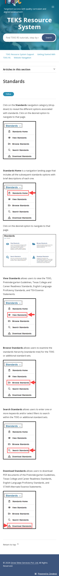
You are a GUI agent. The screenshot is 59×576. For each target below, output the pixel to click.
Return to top (9, 544)
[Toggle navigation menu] (53, 6)
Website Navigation (22, 57)
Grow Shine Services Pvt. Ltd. (24, 562)
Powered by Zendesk (47, 574)
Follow (8, 94)
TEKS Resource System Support (20, 54)
